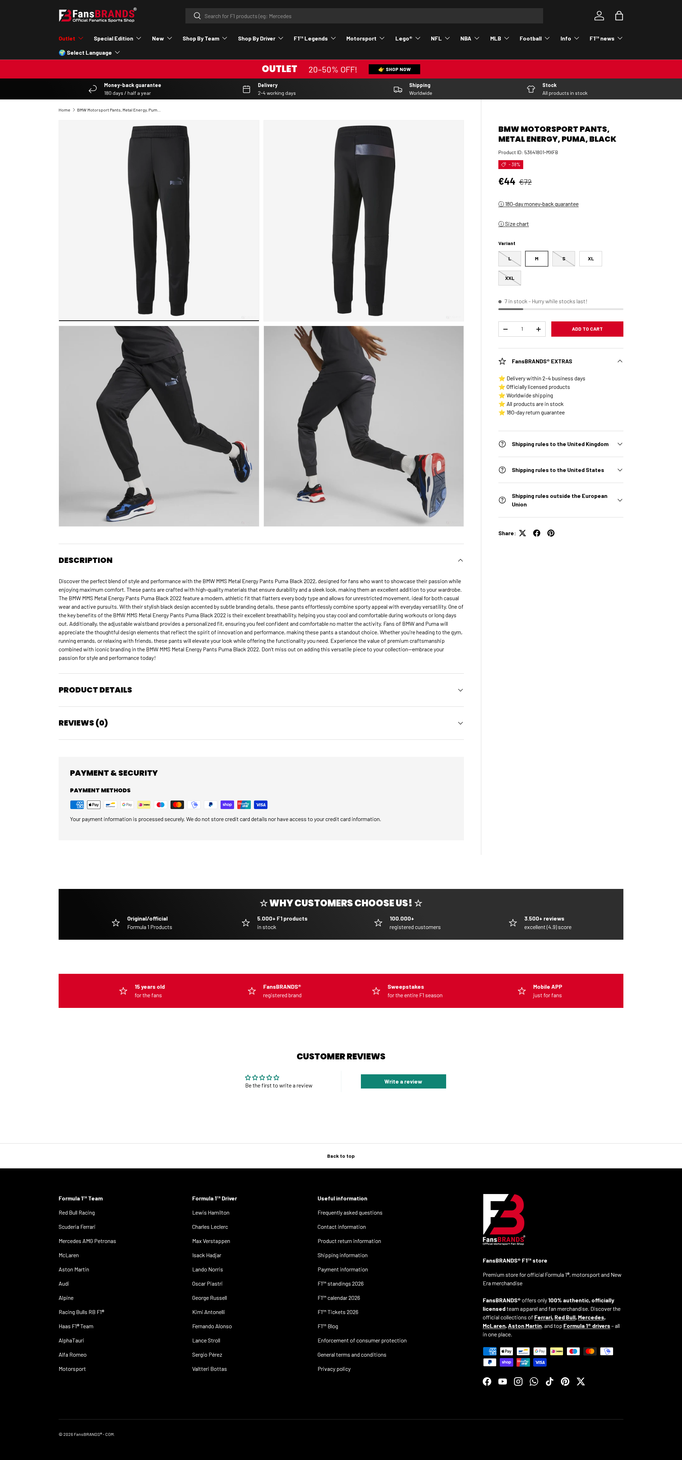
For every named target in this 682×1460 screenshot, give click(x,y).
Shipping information (343, 1255)
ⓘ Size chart (513, 223)
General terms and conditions (352, 1354)
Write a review (403, 1081)
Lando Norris (207, 1269)
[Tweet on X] (522, 533)
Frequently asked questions (350, 1212)
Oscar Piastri (207, 1283)
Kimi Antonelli (208, 1311)
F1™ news (602, 38)
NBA (465, 38)
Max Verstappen (211, 1240)
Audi (64, 1283)
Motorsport (361, 38)
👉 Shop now (394, 69)
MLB (495, 38)
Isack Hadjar (206, 1255)
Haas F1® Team (76, 1326)
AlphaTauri (71, 1340)
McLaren (69, 1255)
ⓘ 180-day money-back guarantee (538, 203)
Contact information (342, 1226)
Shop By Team (201, 38)
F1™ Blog (328, 1326)
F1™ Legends (311, 38)
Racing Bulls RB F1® (81, 1311)
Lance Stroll (206, 1340)
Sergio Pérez (207, 1354)
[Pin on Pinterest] (551, 533)
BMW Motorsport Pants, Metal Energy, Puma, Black (119, 109)
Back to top (341, 1156)
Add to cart (587, 329)
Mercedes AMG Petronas (87, 1240)
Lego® (403, 38)
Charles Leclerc (210, 1226)
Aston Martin (74, 1269)
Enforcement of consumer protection (362, 1340)
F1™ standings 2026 (341, 1283)
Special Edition (113, 38)
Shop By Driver (256, 38)
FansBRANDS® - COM (94, 1434)
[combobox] (364, 15)
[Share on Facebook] (537, 533)
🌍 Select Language (85, 52)
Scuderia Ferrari (77, 1226)
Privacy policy (334, 1368)
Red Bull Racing (77, 1212)
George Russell (209, 1297)
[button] (619, 15)
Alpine (66, 1297)
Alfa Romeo (73, 1354)
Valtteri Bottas (209, 1368)
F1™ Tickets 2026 (338, 1311)
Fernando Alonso (212, 1326)
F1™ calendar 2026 (339, 1297)
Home (64, 109)
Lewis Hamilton (210, 1212)
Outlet (67, 38)
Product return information (349, 1240)
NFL (436, 38)
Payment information (343, 1269)
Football (531, 38)
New (158, 38)
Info (566, 38)
